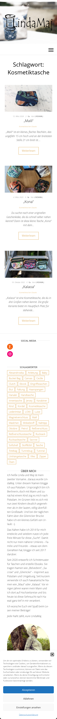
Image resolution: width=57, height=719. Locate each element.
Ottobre (13, 428)
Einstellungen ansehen (28, 707)
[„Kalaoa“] (28, 264)
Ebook (23, 383)
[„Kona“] (28, 179)
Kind (11, 406)
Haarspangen (36, 389)
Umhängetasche (17, 456)
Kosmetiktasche (37, 406)
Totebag (13, 450)
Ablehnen (28, 698)
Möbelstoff (28, 422)
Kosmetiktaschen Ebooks (28, 126)
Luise (37, 411)
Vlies (32, 456)
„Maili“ (28, 120)
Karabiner (42, 400)
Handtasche (27, 395)
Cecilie (39, 378)
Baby (44, 372)
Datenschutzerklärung (28, 714)
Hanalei (13, 395)
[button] (52, 654)
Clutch (12, 383)
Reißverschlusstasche (20, 434)
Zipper (42, 456)
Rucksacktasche (17, 439)
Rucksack (40, 434)
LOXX (28, 411)
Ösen (11, 461)
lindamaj (39, 116)
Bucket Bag (15, 378)
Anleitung (33, 372)
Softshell (13, 445)
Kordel (21, 406)
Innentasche (15, 400)
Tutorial (41, 450)
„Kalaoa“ (28, 286)
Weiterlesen (28, 150)
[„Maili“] (28, 98)
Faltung (21, 389)
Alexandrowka (16, 372)
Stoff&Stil (27, 445)
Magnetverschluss (18, 417)
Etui (11, 389)
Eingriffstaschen (38, 383)
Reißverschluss (40, 428)
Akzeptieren (28, 689)
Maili (34, 417)
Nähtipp (42, 422)
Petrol (24, 428)
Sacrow (33, 439)
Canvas (28, 378)
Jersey (29, 400)
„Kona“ (28, 201)
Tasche (39, 445)
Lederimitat (15, 411)
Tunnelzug (26, 450)
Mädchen (14, 422)
